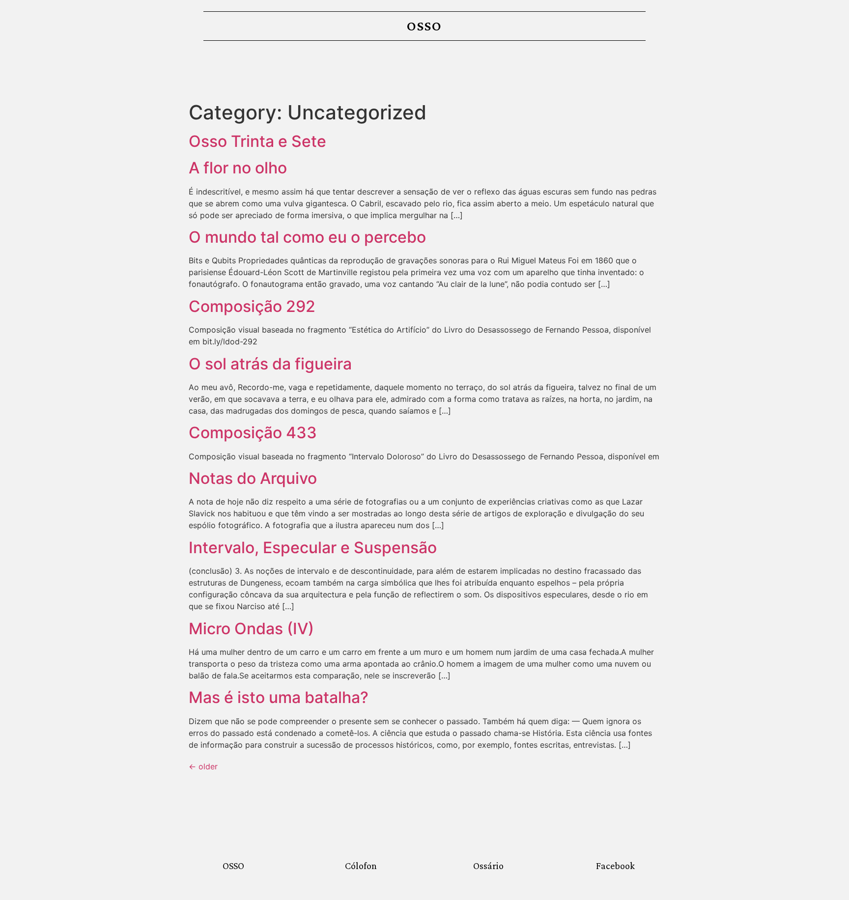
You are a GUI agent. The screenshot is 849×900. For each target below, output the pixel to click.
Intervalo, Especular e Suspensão (313, 547)
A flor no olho (240, 167)
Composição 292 (252, 306)
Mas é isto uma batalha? (278, 697)
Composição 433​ (253, 432)
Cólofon (361, 865)
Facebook (615, 865)
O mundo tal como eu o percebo (307, 237)
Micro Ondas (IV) (251, 628)
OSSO (424, 25)
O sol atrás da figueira (270, 363)
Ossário (488, 865)
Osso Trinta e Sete (257, 141)
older (203, 766)
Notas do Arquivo (253, 478)
